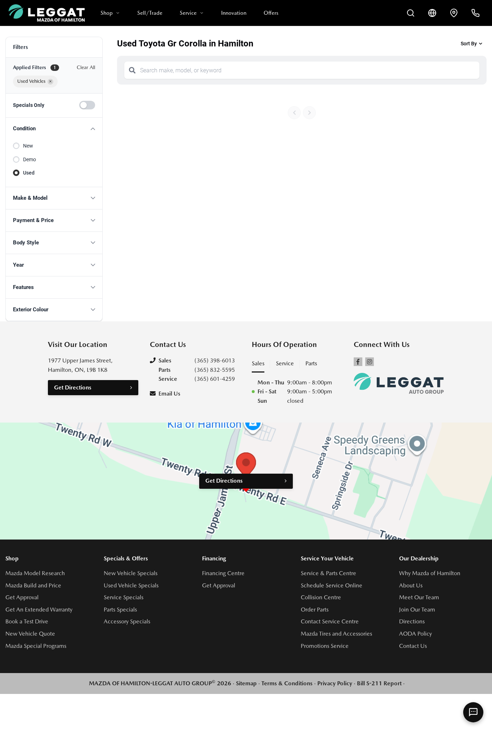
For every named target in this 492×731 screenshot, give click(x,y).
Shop (106, 13)
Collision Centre (321, 597)
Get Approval (22, 597)
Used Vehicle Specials (131, 585)
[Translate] (432, 13)
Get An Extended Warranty (38, 609)
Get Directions (72, 387)
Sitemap (246, 683)
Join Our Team (417, 609)
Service (188, 13)
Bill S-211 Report (379, 683)
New (28, 146)
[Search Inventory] (411, 13)
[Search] (132, 70)
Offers (271, 13)
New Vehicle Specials (130, 573)
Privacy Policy (334, 683)
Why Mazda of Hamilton (429, 573)
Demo (29, 159)
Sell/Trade (149, 13)
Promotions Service (325, 645)
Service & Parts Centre (328, 573)
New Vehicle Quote (30, 633)
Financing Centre (223, 573)
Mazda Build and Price (33, 585)
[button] (54, 129)
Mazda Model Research (35, 573)
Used (29, 173)
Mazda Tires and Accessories (336, 633)
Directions (412, 621)
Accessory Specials (127, 621)
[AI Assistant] (473, 712)
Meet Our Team (419, 597)
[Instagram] (369, 361)
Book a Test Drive (26, 621)
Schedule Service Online (331, 585)
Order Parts (314, 609)
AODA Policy (415, 633)
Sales (258, 363)
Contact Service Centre (330, 621)
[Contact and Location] (454, 13)
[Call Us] (475, 13)
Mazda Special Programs (35, 645)
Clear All (86, 67)
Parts (311, 363)
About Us (410, 585)
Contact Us (413, 645)
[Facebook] (358, 361)
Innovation (233, 13)
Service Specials (123, 597)
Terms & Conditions (287, 683)
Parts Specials (120, 609)
